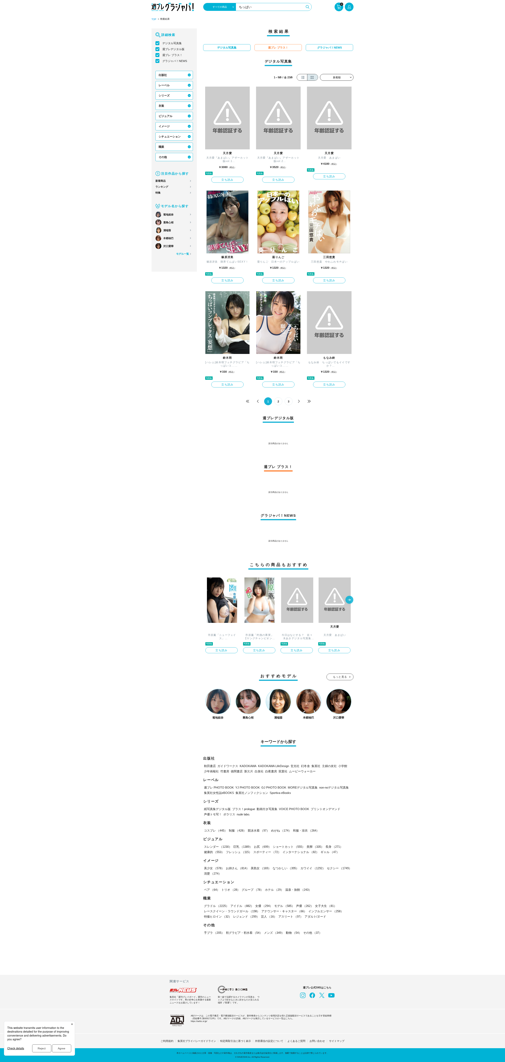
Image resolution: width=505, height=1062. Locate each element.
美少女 (214, 868)
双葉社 (283, 771)
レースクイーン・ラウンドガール (232, 911)
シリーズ (164, 95)
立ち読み (227, 179)
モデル (284, 906)
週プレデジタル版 (173, 49)
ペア (212, 889)
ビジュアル (165, 116)
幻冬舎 (305, 766)
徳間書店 (237, 771)
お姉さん (237, 868)
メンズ (274, 932)
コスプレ (215, 830)
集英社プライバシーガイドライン (197, 1041)
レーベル (164, 85)
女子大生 (326, 906)
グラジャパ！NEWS (174, 61)
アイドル (242, 906)
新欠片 (248, 771)
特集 (158, 192)
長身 (334, 846)
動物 (294, 932)
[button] (349, 600)
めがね (281, 830)
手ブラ (214, 932)
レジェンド (246, 916)
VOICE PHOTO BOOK (294, 809)
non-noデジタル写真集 (334, 787)
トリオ (230, 889)
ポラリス (229, 814)
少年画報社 (211, 771)
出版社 (163, 75)
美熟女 (261, 868)
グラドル (216, 906)
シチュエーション (170, 136)
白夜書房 (271, 771)
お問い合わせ (317, 1041)
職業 (161, 146)
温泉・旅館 (298, 889)
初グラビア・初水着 (244, 932)
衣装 (161, 105)
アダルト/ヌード (315, 916)
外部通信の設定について (269, 1041)
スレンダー (218, 846)
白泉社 (259, 771)
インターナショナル (300, 852)
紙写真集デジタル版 (217, 809)
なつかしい (286, 868)
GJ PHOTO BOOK (273, 787)
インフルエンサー (325, 911)
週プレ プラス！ (172, 55)
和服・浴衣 (306, 830)
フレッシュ (239, 852)
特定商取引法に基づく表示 (235, 1041)
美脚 (315, 846)
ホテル (274, 889)
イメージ (164, 126)
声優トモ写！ (213, 814)
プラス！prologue (243, 809)
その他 (163, 157)
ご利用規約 (167, 1041)
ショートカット (289, 846)
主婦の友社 (329, 766)
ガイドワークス (227, 766)
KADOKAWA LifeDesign (273, 766)
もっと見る (340, 676)
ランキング (161, 186)
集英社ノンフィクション (252, 792)
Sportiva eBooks (280, 792)
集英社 (315, 766)
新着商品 (160, 180)
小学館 (342, 766)
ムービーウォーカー (302, 771)
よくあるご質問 (296, 1041)
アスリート (290, 916)
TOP (154, 19)
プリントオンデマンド (325, 809)
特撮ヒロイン (218, 916)
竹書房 (224, 771)
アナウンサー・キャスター (284, 911)
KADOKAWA (248, 766)
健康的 (214, 852)
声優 (304, 906)
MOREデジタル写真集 (303, 787)
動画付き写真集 (267, 809)
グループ (252, 889)
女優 (264, 906)
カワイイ (312, 868)
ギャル (330, 852)
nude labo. (243, 814)
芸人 (269, 916)
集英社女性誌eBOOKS (219, 792)
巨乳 (242, 846)
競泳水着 (258, 830)
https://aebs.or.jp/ (199, 1021)
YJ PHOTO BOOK (247, 787)
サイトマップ (336, 1041)
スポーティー (267, 852)
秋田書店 (210, 766)
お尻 (262, 846)
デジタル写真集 (172, 43)
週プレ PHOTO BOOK (219, 787)
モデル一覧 (182, 253)
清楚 (212, 873)
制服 (237, 830)
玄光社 (295, 766)
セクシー (339, 868)
